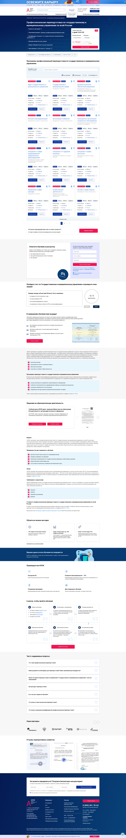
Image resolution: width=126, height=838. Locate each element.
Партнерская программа (51, 818)
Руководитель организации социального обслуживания (87, 120)
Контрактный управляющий (37, 119)
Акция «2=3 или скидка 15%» (85, 531)
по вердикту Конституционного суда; (39, 296)
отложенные (77, 75)
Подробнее (41, 108)
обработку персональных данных (57, 790)
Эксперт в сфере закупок (85, 190)
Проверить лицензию (37, 424)
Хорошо (94, 836)
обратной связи (39, 614)
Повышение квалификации (63, 14)
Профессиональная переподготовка (37, 14)
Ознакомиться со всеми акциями (35, 543)
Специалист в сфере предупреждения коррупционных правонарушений (35, 154)
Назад (87, 306)
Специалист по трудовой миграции (61, 152)
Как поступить (67, 54)
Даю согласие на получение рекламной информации (44, 792)
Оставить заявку (55, 424)
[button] (87, 427)
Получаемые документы (44, 54)
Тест (75, 54)
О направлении (57, 54)
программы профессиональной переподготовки (48, 510)
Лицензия (38, 81)
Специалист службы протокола (84, 152)
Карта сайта (48, 816)
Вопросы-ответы (49, 809)
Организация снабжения (61, 119)
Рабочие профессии (69, 811)
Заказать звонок (95, 11)
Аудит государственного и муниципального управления (38, 86)
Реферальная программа (51, 821)
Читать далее (31, 767)
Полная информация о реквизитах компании (69, 821)
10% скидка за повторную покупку (37, 531)
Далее (96, 306)
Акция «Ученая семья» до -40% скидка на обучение (61, 532)
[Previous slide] (77, 417)
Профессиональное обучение (91, 14)
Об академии (29, 5)
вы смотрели (67, 75)
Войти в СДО (70, 5)
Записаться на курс (85, 47)
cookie (42, 836)
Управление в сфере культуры (35, 191)
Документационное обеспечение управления (86, 86)
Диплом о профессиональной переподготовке (52, 32)
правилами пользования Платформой (76, 790)
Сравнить (46, 95)
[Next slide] (98, 417)
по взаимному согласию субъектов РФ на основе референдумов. (46, 304)
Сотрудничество (56, 5)
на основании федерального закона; (39, 301)
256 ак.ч (30, 95)
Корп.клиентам (48, 5)
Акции (42, 5)
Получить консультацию (84, 264)
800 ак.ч (40, 95)
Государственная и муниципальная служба (61, 86)
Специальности (32, 54)
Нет (73, 15)
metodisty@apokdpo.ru (32, 818)
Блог (34, 5)
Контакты (64, 5)
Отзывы (38, 5)
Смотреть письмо (38, 750)
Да (70, 15)
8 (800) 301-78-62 (94, 8)
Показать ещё (63, 219)
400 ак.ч (35, 95)
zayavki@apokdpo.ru (38, 612)
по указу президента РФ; (36, 298)
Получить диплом (32, 141)
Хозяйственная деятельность (58, 191)
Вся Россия (71, 9)
